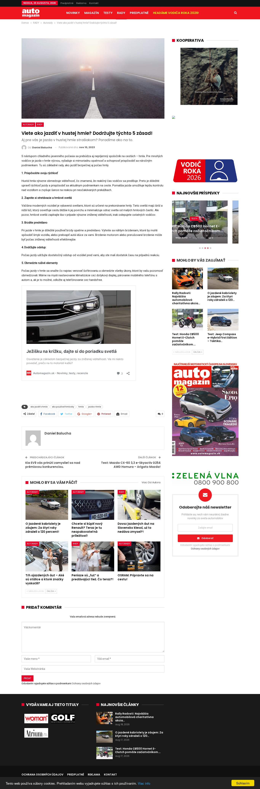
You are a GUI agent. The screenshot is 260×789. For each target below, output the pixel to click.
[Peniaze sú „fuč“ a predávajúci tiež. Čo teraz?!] (93, 556)
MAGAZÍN (91, 13)
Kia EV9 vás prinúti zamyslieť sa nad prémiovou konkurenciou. (52, 465)
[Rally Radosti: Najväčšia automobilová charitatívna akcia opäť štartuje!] (104, 718)
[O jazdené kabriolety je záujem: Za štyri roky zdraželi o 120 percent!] (47, 505)
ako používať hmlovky (63, 406)
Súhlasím (243, 783)
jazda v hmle (94, 406)
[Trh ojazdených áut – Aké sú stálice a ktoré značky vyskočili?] (47, 556)
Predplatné (67, 3)
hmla (81, 406)
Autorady (28, 124)
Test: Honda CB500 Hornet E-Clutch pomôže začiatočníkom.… (138, 750)
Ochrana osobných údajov (42, 774)
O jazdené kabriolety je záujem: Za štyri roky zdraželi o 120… (139, 734)
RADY (121, 13)
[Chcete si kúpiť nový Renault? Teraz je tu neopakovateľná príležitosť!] (93, 505)
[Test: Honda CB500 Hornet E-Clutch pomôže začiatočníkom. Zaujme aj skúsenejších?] (104, 753)
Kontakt (94, 3)
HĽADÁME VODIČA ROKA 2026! (176, 13)
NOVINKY (73, 13)
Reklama (81, 3)
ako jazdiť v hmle (39, 406)
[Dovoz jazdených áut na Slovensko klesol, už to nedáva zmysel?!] (139, 505)
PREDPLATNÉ (139, 13)
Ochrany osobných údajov (86, 683)
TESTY (107, 13)
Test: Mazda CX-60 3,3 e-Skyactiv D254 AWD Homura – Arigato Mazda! (131, 465)
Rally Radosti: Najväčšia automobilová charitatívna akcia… (134, 717)
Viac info (144, 783)
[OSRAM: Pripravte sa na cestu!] (139, 556)
